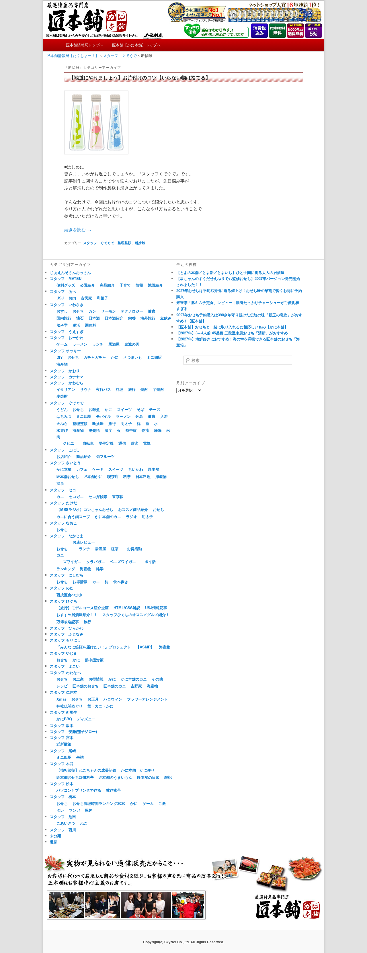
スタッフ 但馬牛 (63, 712)
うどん (62, 409)
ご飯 (162, 803)
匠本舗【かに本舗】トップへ (136, 45)
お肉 (72, 298)
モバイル (103, 416)
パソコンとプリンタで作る (78, 790)
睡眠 (157, 430)
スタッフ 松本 (61, 783)
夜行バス (103, 389)
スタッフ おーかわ (66, 337)
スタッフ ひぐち (63, 601)
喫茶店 (112, 476)
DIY (59, 357)
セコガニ (76, 496)
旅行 (132, 389)
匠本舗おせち (67, 476)
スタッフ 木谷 (61, 763)
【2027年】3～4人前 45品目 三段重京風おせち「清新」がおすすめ (232, 333)
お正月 (93, 699)
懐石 (80, 318)
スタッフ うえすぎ (66, 331)
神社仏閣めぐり (69, 706)
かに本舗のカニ (108, 516)
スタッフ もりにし (65, 640)
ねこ (83, 823)
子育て (125, 285)
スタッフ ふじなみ (66, 634)
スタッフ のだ (61, 588)
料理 (119, 389)
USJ (60, 298)
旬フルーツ (105, 456)
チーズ (154, 409)
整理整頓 (124, 242)
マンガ (74, 810)
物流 (145, 430)
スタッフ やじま (63, 653)
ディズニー (86, 718)
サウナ (85, 389)
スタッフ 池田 (63, 816)
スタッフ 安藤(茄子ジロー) (73, 731)
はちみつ (63, 416)
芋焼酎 (158, 389)
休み (139, 416)
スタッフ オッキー (65, 350)
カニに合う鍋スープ (73, 516)
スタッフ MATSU (65, 278)
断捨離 (140, 242)
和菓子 (102, 298)
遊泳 (134, 443)
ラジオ (131, 516)
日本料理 (143, 476)
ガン (92, 311)
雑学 (100, 568)
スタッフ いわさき (66, 304)
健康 (151, 311)
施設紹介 (155, 285)
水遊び (62, 430)
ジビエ (68, 443)
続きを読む (77, 229)
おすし (62, 311)
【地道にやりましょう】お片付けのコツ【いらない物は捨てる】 (139, 77)
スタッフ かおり (65, 370)
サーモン (108, 311)
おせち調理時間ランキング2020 (99, 803)
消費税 (94, 430)
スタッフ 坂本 (61, 725)
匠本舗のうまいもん (115, 777)
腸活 (76, 325)
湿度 (108, 430)
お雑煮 (94, 409)
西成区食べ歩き (69, 594)
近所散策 (63, 744)
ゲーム (62, 344)
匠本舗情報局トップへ (84, 45)
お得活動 (134, 548)
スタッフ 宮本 (61, 737)
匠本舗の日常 (148, 777)
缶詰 (80, 757)
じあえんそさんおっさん (70, 272)
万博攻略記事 (67, 621)
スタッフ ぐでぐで (98, 242)
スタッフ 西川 (63, 829)
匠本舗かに (93, 476)
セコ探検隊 (98, 496)
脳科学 (62, 325)
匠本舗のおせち (86, 686)
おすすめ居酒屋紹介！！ (76, 614)
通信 (122, 443)
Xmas (61, 699)
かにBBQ (64, 718)
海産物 (62, 364)
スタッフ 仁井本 (63, 692)
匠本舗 (153, 469)
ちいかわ (135, 469)
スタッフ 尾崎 (63, 750)
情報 (139, 285)
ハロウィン (113, 699)
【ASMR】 (145, 647)
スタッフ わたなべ (65, 672)
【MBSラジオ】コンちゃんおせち (84, 509)
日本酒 (94, 318)
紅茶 (114, 548)
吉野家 (136, 686)
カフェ (81, 469)
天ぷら (62, 423)
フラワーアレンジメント (147, 699)
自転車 (88, 443)
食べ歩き (120, 581)
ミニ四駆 (154, 357)
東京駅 (117, 496)
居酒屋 (114, 344)
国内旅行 (63, 318)
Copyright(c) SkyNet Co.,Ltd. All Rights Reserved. (183, 941)
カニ (60, 496)
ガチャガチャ (95, 357)
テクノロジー (132, 311)
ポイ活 (150, 561)
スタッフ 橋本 (63, 796)
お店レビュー (84, 542)
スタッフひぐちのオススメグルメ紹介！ (135, 614)
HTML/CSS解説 (127, 607)
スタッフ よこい (65, 666)
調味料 (90, 325)
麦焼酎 (62, 396)
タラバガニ (95, 561)
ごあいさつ (65, 823)
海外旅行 (147, 318)
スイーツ (124, 409)
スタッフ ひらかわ (66, 628)
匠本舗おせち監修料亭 (75, 777)
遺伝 (53, 841)
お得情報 (80, 581)
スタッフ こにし (65, 449)
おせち (78, 311)
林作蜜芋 (113, 790)
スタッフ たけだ (63, 502)
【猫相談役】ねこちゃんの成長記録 (86, 770)
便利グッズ (65, 285)
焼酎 (144, 389)
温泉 (60, 483)
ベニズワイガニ (123, 561)
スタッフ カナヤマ (66, 376)
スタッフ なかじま (66, 535)
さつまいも (132, 357)
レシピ (62, 686)
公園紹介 (87, 285)
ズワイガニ (72, 561)
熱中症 (131, 430)
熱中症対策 (94, 659)
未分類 (55, 835)
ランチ (98, 344)
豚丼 (88, 810)
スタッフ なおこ (63, 522)
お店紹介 (63, 456)
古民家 (86, 298)
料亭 (127, 476)
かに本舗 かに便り (138, 770)
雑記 (168, 777)
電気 (147, 443)
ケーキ (98, 469)
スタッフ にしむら (66, 575)
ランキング (65, 568)
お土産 (78, 679)
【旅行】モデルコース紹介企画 (82, 607)
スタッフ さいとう (65, 462)
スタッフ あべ (63, 291)
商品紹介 (107, 285)
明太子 (126, 423)
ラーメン (80, 344)
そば (140, 409)
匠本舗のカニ (115, 686)
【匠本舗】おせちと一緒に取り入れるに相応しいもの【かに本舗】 (232, 327)
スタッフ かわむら (66, 382)
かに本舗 (63, 469)
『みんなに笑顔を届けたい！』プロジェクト (93, 647)
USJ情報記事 (156, 607)
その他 (157, 679)
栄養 (132, 318)
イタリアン (65, 389)
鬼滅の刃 (131, 344)
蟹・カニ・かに (100, 706)
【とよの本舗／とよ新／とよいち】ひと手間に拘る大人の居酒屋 (230, 272)
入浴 (164, 416)
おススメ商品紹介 (133, 509)
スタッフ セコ (63, 490)
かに (114, 357)
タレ (60, 810)
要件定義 (106, 443)
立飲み (165, 318)
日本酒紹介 (114, 318)
